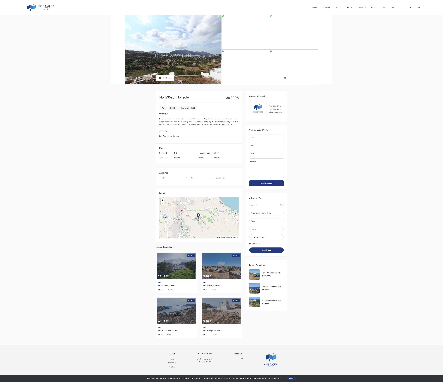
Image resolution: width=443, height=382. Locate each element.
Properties (326, 7)
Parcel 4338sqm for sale (271, 286)
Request (350, 7)
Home (314, 7)
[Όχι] (440, 378)
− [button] (162, 203)
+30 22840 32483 (275, 109)
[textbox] (266, 221)
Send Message (266, 183)
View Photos (166, 78)
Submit (338, 7)
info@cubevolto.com (205, 359)
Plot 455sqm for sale (167, 285)
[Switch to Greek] (384, 7)
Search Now (266, 250)
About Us (362, 7)
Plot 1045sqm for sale (167, 330)
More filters (253, 244)
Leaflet (218, 237)
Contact (374, 7)
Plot (163, 108)
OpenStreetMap (226, 237)
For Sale (216, 157)
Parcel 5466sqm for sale (271, 300)
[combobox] (266, 221)
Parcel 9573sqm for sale (271, 272)
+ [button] (162, 200)
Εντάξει (292, 378)
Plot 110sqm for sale (211, 330)
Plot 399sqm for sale (212, 285)
